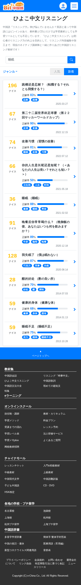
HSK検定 (10, 492)
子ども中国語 (12, 485)
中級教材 (9, 472)
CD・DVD (48, 485)
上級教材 (48, 472)
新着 (71, 71)
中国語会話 (11, 375)
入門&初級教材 (51, 465)
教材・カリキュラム (54, 413)
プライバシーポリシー (18, 559)
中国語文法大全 (13, 385)
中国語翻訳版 (50, 478)
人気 (57, 71)
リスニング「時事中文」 (56, 375)
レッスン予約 (50, 427)
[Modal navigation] (74, 6)
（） (39, 141)
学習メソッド (12, 420)
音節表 (47, 550)
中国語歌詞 (49, 380)
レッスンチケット (14, 465)
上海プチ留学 (50, 524)
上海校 (8, 517)
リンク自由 (25, 563)
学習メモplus (12, 440)
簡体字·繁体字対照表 (54, 537)
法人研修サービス (53, 433)
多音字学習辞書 (13, 537)
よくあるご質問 (51, 440)
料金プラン (49, 420)
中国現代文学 (12, 478)
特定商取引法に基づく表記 (49, 563)
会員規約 (39, 559)
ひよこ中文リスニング (17, 380)
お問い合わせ (55, 559)
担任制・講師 (12, 413)
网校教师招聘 (12, 446)
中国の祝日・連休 (14, 543)
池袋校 (47, 510)
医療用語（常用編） (54, 543)
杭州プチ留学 (12, 524)
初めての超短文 (51, 385)
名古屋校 (9, 510)
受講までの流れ (13, 427)
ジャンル (9, 71)
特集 (7, 390)
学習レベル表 (12, 433)
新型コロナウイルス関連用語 (20, 550)
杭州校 (47, 517)
